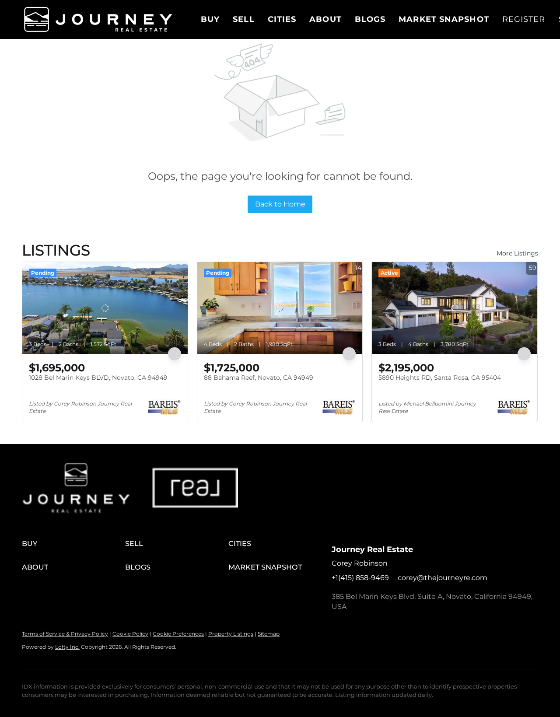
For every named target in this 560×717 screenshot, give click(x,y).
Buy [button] (210, 19)
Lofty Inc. (67, 647)
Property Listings (230, 633)
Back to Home (280, 204)
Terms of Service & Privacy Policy (65, 633)
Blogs (370, 19)
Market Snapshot (444, 19)
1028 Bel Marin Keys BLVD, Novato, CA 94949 (98, 377)
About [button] (325, 19)
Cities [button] (282, 19)
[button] (98, 19)
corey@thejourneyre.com (442, 578)
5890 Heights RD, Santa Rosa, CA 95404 (439, 377)
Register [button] (524, 19)
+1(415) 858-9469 (360, 578)
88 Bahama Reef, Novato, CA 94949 (258, 377)
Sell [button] (243, 19)
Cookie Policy (130, 633)
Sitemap (269, 633)
